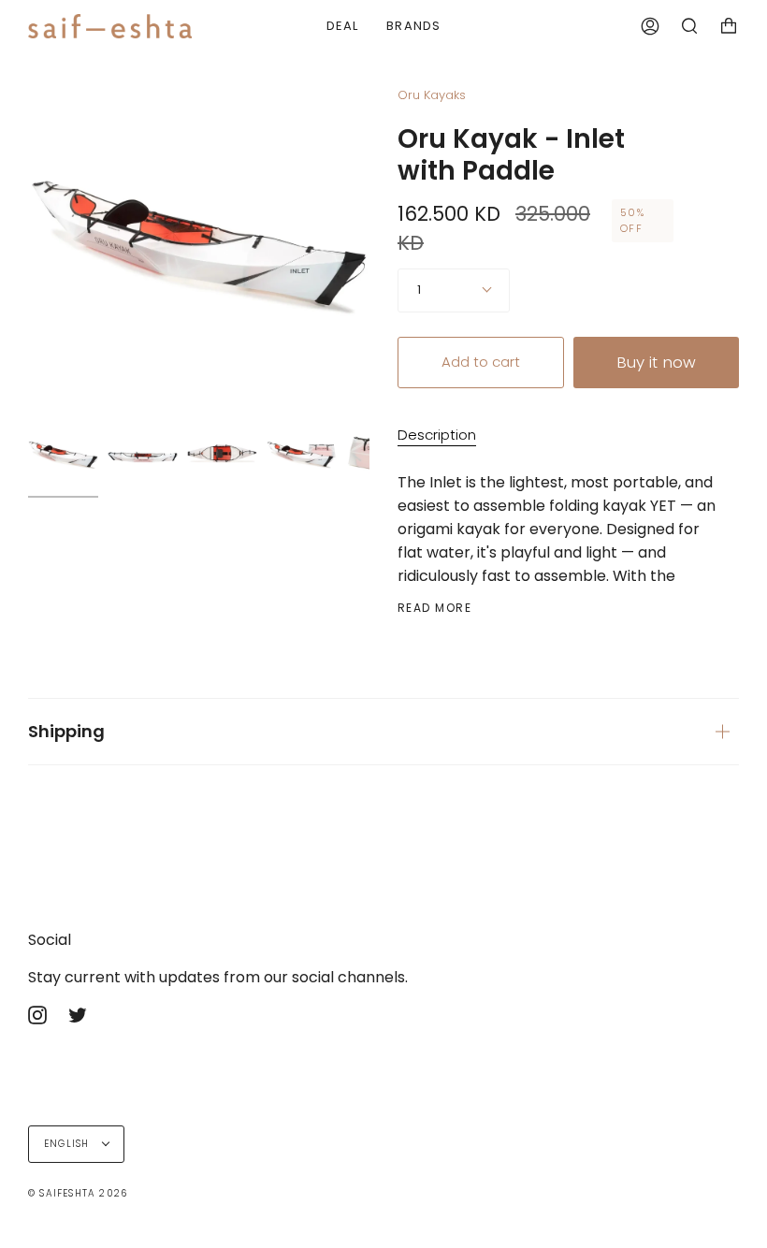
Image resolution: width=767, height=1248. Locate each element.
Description (437, 434)
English (69, 1144)
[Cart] (728, 26)
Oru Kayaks (432, 95)
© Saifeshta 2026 (77, 1193)
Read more (434, 608)
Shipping (66, 731)
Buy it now (656, 362)
